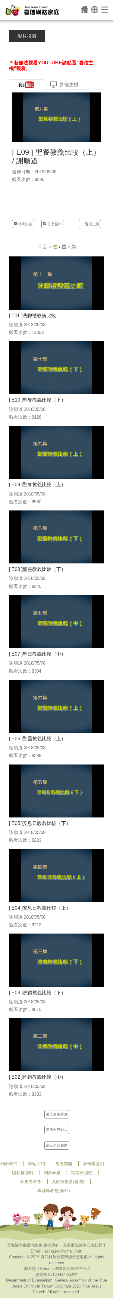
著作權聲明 (93, 1163)
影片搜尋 (27, 36)
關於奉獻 (52, 1172)
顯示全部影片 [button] (56, 1130)
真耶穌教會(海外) (53, 1190)
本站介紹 (36, 1163)
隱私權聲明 (22, 1172)
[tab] (26, 84)
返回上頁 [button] (91, 224)
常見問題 (63, 1163)
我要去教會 (30, 1181)
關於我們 (9, 1163)
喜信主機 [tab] (69, 84)
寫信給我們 (81, 1172)
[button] (94, 9)
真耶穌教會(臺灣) (68, 1181)
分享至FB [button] (54, 224)
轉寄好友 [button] (25, 224)
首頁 (84, 9)
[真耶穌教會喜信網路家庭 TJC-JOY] (32, 10)
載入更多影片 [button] (56, 1114)
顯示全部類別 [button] (56, 1145)
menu (105, 9)
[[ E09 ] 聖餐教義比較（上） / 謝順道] (56, 117)
